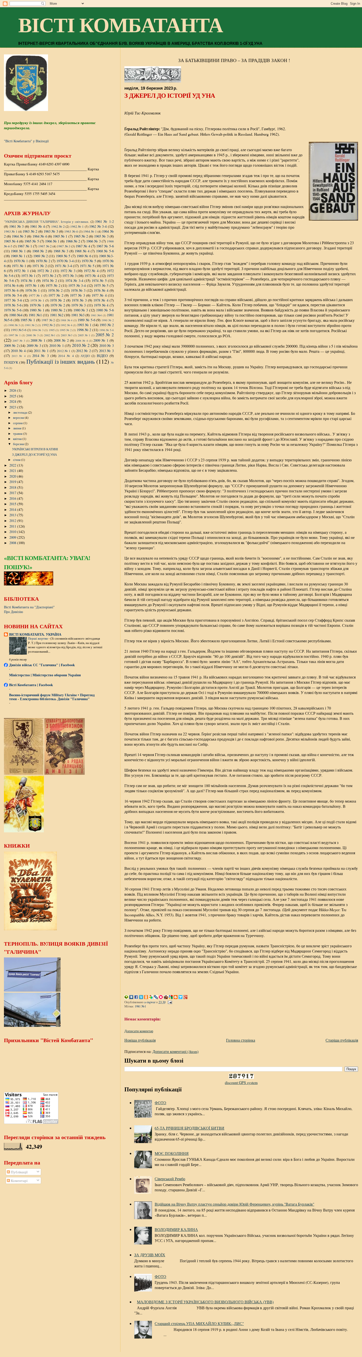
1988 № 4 (66, 320)
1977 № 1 (36, 295)
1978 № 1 (37, 300)
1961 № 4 (37, 226)
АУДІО (85, 356)
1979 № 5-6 (12, 309)
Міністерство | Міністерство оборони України (45, 675)
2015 (13, 503)
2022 (13, 465)
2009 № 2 (11, 345)
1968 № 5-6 (105, 250)
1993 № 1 (84, 324)
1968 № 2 (39, 250)
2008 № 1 (38, 340)
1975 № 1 (32, 285)
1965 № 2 (81, 236)
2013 (13, 515)
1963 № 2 (30, 231)
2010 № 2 (81, 345)
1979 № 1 (37, 305)
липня (17, 428)
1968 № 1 (18, 250)
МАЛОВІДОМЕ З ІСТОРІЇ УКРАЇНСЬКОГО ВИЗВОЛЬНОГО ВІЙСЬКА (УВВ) (205, 1301)
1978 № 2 (57, 300)
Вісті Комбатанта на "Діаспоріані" (29, 607)
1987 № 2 (48, 320)
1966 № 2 (73, 241)
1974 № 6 (11, 285)
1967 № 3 (63, 246)
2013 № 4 (19, 356)
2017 (13, 492)
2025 (13, 396)
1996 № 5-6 (106, 330)
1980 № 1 (37, 309)
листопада (20, 412)
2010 (13, 531)
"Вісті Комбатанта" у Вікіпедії (26, 141)
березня (19, 444)
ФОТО (160, 1102)
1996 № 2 (84, 329)
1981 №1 (140, 1006)
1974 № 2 (49, 280)
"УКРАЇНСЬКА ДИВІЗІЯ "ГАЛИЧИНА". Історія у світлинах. (46, 221)
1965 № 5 (31, 241)
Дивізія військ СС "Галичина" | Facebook (42, 664)
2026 (13, 390)
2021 (13, 470)
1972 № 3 (67, 270)
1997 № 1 (14, 335)
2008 (13, 542)
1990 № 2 (107, 320)
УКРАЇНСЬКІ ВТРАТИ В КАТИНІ (35, 449)
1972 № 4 (91, 270)
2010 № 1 (56, 345)
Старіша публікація (342, 1040)
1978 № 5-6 (12, 305)
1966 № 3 (93, 241)
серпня (18, 423)
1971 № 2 (39, 265)
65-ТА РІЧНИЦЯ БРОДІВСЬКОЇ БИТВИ (189, 1128)
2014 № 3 (40, 355)
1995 (52, 330)
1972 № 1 (21, 270)
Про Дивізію (13, 611)
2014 (13, 509)
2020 (13, 476)
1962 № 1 (77, 226)
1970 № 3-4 (65, 260)
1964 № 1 (90, 231)
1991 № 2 (31, 325)
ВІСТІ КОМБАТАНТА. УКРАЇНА (35, 634)
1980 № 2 (58, 309)
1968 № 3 (60, 250)
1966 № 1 (52, 241)
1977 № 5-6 (13, 300)
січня (17, 459)
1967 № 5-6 (105, 245)
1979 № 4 (101, 305)
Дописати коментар (138, 1031)
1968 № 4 (82, 250)
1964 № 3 (19, 236)
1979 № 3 (78, 305)
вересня (19, 417)
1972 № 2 (44, 270)
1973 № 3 (69, 275)
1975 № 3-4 (77, 285)
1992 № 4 (66, 325)
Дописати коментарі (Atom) (175, 1051)
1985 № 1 (27, 319)
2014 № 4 (66, 356)
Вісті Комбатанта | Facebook (31, 684)
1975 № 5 (101, 285)
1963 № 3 (51, 231)
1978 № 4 (100, 300)
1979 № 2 (57, 305)
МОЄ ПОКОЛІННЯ (172, 1153)
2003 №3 (66, 335)
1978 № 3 (79, 300)
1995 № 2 (66, 330)
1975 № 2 (53, 285)
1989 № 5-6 (86, 319)
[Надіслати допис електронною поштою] (169, 1002)
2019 (13, 481)
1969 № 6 (84, 255)
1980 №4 (15, 314)
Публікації (19, 1171)
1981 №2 (56, 314)
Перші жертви (38, 638)
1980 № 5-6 (105, 309)
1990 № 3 (14, 325)
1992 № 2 (48, 325)
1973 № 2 (49, 275)
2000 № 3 (32, 335)
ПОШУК (11, 362)
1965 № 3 (101, 236)
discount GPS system (241, 1082)
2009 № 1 (100, 340)
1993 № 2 (106, 324)
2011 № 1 (41, 350)
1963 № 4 (71, 231)
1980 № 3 (80, 309)
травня (18, 433)
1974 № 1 (27, 280)
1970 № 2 (43, 260)
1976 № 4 (101, 290)
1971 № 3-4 (63, 265)
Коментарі (19, 1180)
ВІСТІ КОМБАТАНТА (120, 25)
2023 (13, 407)
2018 (13, 487)
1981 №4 (96, 315)
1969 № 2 (40, 255)
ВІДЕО (102, 355)
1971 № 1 (19, 265)
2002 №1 (50, 335)
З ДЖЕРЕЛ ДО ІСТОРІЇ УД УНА (34, 454)
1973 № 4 (91, 275)
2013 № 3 (106, 350)
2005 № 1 (84, 335)
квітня (17, 438)
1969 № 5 (63, 255)
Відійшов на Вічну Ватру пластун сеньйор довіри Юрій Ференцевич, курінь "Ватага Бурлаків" (234, 1204)
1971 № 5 (87, 265)
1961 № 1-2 (104, 221)
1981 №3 (77, 314)
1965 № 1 (60, 236)
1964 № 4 (40, 236)
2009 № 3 (34, 345)
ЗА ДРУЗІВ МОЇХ (149, 1254)
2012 (13, 520)
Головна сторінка (240, 1040)
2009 (13, 537)
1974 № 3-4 (74, 280)
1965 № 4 (11, 241)
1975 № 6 (11, 290)
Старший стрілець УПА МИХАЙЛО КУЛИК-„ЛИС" (199, 1323)
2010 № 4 (18, 350)
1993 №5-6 (18, 330)
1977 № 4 (99, 295)
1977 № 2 (55, 295)
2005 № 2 (105, 335)
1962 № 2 (58, 226)
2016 (13, 498)
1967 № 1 (24, 245)
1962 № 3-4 (98, 226)
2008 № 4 (81, 340)
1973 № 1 (28, 275)
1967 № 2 (45, 246)
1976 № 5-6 (13, 295)
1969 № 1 (18, 255)
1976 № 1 (32, 290)
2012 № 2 (83, 350)
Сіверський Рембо (170, 1178)
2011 (13, 526)
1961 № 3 (16, 226)
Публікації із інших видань (60, 361)
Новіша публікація (140, 1040)
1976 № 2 (55, 290)
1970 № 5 (89, 260)
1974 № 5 (99, 280)
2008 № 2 (61, 340)
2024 (13, 401)
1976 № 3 (78, 290)
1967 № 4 (83, 245)
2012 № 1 (64, 351)
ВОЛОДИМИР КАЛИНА (176, 1229)
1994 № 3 (38, 330)
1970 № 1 (21, 260)
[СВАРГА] (28, 584)
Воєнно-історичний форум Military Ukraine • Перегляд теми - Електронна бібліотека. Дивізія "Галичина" (52, 696)
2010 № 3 (106, 345)
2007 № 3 (19, 340)
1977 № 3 (77, 295)
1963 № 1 (10, 231)
